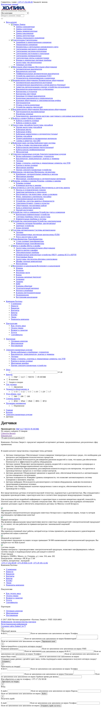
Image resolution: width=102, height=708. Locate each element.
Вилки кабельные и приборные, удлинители (35, 156)
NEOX (31, 377)
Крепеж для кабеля (24, 136)
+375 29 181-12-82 (40, 563)
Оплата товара (17, 328)
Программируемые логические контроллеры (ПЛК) (38, 234)
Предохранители (23, 103)
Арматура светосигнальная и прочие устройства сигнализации (43, 87)
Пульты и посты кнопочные (28, 105)
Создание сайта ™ (13, 626)
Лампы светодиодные (25, 36)
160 (28, 396)
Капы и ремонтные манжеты (28, 208)
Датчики (19, 161)
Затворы (19, 281)
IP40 (30, 401)
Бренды (14, 312)
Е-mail (35, 703)
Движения (18, 387)
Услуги (14, 332)
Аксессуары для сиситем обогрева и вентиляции (36, 259)
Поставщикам (17, 345)
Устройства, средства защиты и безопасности (35, 201)
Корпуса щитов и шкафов (27, 250)
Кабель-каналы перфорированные (30, 150)
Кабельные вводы (23, 129)
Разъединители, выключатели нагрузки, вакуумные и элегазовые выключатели (49, 116)
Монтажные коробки (25, 167)
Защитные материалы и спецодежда (31, 192)
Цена (8, 370)
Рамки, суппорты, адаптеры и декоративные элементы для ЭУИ (43, 163)
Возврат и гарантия (19, 330)
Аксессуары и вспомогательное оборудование (35, 248)
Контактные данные (9, 4)
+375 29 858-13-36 (24, 563)
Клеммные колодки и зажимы (28, 185)
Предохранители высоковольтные (30, 112)
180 (22, 396)
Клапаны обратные (24, 286)
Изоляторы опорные (24, 114)
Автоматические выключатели (29, 69)
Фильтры (20, 270)
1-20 (43, 392)
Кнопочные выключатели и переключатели (34, 98)
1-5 (29, 392)
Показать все (6, 436)
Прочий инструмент (24, 210)
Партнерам (10, 339)
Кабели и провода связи (26, 123)
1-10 (36, 392)
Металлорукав (22, 152)
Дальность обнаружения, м (17, 389)
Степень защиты (13, 399)
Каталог (9, 412)
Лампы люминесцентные (26, 31)
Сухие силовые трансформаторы (30, 241)
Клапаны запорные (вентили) (28, 277)
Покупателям (11, 323)
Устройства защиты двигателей (29, 107)
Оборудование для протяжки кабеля (31, 205)
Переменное (18, 406)
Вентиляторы (21, 264)
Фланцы (19, 268)
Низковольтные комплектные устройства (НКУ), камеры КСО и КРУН (46, 255)
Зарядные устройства (25, 226)
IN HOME (41, 377)
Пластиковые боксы (24, 257)
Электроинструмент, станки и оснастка (32, 203)
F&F (15, 377)
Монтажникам (17, 343)
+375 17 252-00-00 (25, 2)
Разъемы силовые (23, 183)
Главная (9, 410)
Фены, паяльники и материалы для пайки (33, 196)
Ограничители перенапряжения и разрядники (35, 78)
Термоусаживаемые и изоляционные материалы (36, 138)
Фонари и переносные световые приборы (33, 60)
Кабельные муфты (23, 132)
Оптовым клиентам (19, 341)
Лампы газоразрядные (25, 27)
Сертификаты (17, 335)
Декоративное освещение (27, 44)
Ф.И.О (36, 633)
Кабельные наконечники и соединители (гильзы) (37, 134)
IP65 (37, 401)
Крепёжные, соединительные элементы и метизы (37, 174)
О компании (16, 304)
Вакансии (15, 308)
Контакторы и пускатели (26, 91)
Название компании (41, 649)
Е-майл (36, 691)
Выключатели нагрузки (26, 71)
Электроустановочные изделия (19, 350)
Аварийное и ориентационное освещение (33, 42)
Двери (13, 317)
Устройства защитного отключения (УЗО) (33, 76)
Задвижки (20, 279)
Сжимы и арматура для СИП (28, 141)
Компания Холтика (14, 301)
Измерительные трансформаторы (30, 243)
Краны (19, 275)
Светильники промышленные (28, 56)
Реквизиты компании (20, 319)
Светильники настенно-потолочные (31, 51)
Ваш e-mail (42, 656)
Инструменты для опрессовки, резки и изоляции (36, 194)
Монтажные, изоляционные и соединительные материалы (41, 179)
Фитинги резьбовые (24, 290)
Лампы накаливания (24, 33)
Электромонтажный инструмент (30, 199)
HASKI (14, 315)
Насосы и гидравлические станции (31, 190)
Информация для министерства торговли (18, 622)
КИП (18, 284)
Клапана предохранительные (28, 293)
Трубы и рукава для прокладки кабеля (32, 145)
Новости (14, 306)
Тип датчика (11, 384)
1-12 (23, 392)
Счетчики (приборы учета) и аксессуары (33, 217)
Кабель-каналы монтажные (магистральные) (35, 147)
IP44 (23, 401)
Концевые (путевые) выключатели (30, 96)
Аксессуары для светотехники (29, 62)
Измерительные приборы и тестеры (31, 219)
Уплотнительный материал (27, 288)
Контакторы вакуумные (26, 94)
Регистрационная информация (14, 624)
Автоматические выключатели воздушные (34, 82)
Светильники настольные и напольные (32, 53)
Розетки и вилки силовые (27, 165)
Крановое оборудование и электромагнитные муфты (38, 100)
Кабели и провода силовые (27, 120)
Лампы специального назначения (30, 38)
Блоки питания (22, 228)
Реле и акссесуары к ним (26, 237)
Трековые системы (24, 65)
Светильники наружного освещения (31, 49)
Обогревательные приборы (27, 252)
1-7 (49, 392)
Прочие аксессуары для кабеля (29, 127)
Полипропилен (22, 295)
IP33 (44, 401)
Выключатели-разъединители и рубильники (34, 89)
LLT (23, 377)
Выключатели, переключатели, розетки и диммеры (37, 158)
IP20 (15, 401)
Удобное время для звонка (47, 677)
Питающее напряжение (16, 403)
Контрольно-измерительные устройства (33, 214)
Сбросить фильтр (8, 433)
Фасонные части (23, 272)
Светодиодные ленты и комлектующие (32, 58)
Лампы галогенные (24, 29)
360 (15, 396)
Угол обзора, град (13, 394)
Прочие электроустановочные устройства (33, 170)
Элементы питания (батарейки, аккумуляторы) (36, 223)
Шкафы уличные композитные (29, 261)
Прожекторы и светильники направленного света (37, 47)
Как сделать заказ (18, 326)
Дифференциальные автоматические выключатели (37, 74)
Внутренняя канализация (26, 297)
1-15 (15, 392)
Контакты (15, 310)
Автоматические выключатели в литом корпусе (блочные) (41, 85)
